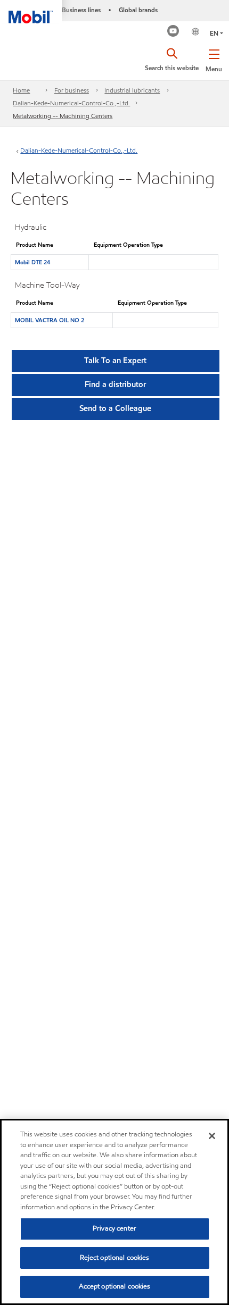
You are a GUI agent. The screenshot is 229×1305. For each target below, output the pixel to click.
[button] (214, 58)
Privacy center (114, 1228)
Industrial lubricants (132, 90)
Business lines (81, 9)
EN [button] (214, 33)
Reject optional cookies (115, 1257)
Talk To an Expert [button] (115, 360)
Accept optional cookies (115, 1286)
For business (71, 90)
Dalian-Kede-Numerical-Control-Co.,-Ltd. (71, 102)
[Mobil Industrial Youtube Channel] (173, 32)
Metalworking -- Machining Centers (62, 115)
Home (21, 90)
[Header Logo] (31, 11)
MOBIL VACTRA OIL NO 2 (49, 320)
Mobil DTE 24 (32, 262)
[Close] (212, 1136)
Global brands (138, 9)
